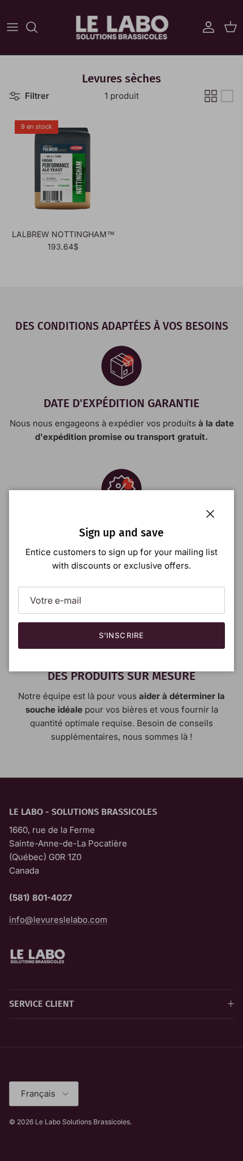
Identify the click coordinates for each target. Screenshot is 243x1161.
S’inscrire (121, 635)
